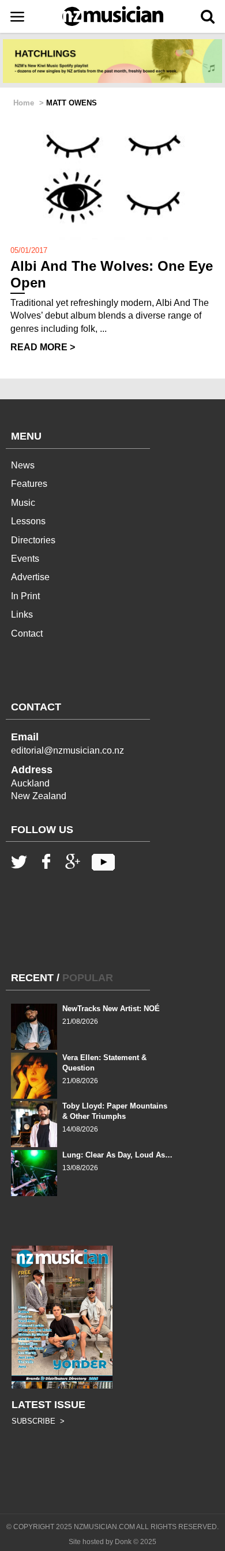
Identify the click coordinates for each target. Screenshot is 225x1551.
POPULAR (87, 977)
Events (25, 558)
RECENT (32, 977)
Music (23, 503)
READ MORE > (42, 347)
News (23, 465)
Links (22, 614)
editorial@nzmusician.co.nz (67, 750)
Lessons (28, 521)
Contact (27, 633)
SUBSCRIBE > (38, 1421)
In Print (25, 596)
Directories (33, 540)
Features (29, 484)
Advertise (30, 577)
